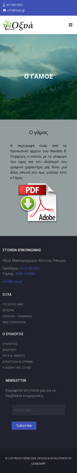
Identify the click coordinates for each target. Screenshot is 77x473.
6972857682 (14, 5)
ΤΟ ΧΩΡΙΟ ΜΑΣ (13, 304)
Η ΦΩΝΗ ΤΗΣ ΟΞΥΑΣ (16, 368)
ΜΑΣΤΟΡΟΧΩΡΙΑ (14, 322)
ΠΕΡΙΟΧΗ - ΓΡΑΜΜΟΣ (17, 316)
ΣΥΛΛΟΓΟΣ (9, 344)
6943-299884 (25, 273)
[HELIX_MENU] (70, 25)
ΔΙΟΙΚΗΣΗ (9, 350)
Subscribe (24, 425)
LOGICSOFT (39, 463)
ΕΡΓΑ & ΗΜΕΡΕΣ (13, 356)
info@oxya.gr (16, 10)
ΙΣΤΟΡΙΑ (8, 310)
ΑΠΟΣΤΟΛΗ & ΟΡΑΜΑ (17, 362)
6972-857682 (30, 268)
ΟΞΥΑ (26, 458)
